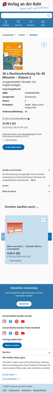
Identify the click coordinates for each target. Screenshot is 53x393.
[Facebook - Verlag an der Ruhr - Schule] (10, 321)
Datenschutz (14, 390)
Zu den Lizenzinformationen (14, 118)
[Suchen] (48, 15)
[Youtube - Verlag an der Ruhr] (23, 321)
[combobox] (23, 15)
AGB (4, 390)
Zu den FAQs (8, 375)
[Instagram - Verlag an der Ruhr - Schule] (4, 321)
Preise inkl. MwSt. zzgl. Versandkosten (18, 134)
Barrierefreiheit (39, 390)
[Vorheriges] (3, 237)
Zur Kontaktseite (9, 379)
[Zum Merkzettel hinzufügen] (44, 44)
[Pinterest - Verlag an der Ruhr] (16, 321)
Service (6, 352)
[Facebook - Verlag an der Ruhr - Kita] (10, 333)
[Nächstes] (50, 237)
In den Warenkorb (13, 147)
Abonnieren (24, 304)
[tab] (26, 175)
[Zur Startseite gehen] (26, 6)
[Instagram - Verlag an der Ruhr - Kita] (4, 333)
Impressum (26, 390)
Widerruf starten (12, 345)
